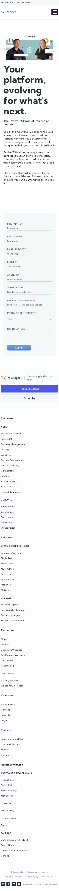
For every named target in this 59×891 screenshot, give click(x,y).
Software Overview (11, 433)
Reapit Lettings (9, 790)
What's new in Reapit (12, 685)
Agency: (13, 274)
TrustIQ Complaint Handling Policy (22, 877)
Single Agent (7, 558)
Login (4, 720)
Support (5, 749)
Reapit (4, 825)
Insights (5, 476)
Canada (5, 855)
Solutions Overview (11, 552)
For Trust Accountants (12, 620)
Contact (5, 709)
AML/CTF (6, 486)
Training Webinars (10, 680)
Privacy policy (17, 872)
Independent (8, 579)
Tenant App (7, 522)
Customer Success (10, 744)
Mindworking (7, 810)
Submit (19, 347)
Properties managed (21, 300)
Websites (6, 454)
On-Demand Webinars (13, 655)
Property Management (13, 444)
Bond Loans (7, 517)
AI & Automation (9, 481)
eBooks (5, 644)
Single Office (7, 563)
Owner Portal (8, 527)
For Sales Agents (9, 604)
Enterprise (6, 574)
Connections (7, 470)
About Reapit (8, 704)
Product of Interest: (21, 313)
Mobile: (12, 262)
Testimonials (7, 665)
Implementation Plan (12, 739)
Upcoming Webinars (11, 649)
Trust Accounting (10, 465)
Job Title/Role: (16, 329)
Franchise (6, 584)
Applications (7, 506)
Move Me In (7, 795)
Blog (3, 639)
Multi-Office (7, 568)
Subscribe (6, 715)
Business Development (13, 460)
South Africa (7, 845)
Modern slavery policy (37, 872)
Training (5, 755)
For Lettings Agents (11, 615)
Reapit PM (6, 785)
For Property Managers (13, 610)
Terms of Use (47, 877)
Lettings (5, 449)
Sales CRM (6, 439)
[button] (54, 12)
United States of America (14, 850)
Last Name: (14, 236)
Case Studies (7, 660)
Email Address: (17, 249)
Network (5, 590)
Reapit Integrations (11, 492)
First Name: (14, 223)
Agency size (15, 287)
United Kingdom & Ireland (14, 839)
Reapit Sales (7, 779)
